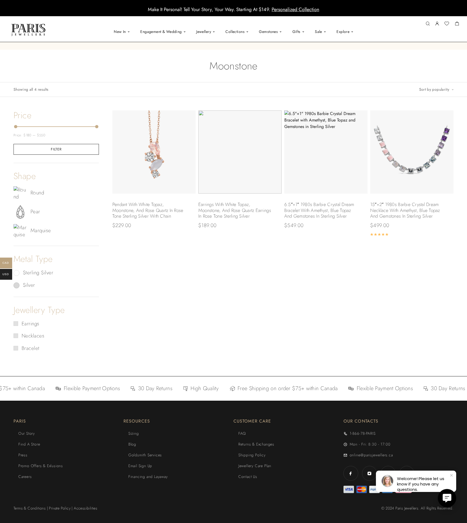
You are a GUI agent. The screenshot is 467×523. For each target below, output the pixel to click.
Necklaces (33, 335)
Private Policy (60, 508)
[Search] (427, 24)
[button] (228, 12)
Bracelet (30, 348)
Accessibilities (85, 508)
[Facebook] (350, 473)
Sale (318, 31)
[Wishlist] (446, 24)
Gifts (296, 31)
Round (37, 192)
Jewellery (203, 31)
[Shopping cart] (457, 24)
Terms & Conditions (30, 508)
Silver (29, 285)
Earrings (30, 323)
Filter (56, 149)
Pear (35, 211)
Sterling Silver (38, 272)
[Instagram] (369, 473)
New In (120, 31)
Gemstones (268, 31)
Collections (235, 31)
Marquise (41, 230)
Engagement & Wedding (161, 31)
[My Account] (437, 24)
